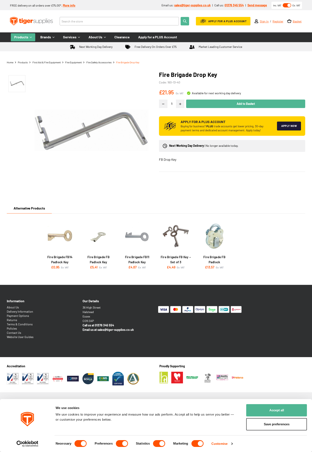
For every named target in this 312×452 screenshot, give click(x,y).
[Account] (256, 21)
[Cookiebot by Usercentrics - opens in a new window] (27, 444)
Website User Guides (20, 337)
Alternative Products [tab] (29, 208)
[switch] (122, 443)
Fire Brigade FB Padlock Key (98, 259)
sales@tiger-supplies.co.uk (192, 5)
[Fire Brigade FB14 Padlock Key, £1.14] (60, 236)
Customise (219, 443)
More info (69, 5)
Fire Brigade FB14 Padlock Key (59, 259)
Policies (12, 328)
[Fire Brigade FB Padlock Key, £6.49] (98, 236)
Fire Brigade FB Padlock (214, 259)
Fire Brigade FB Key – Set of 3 (176, 259)
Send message (257, 5)
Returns (12, 320)
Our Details (91, 301)
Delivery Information (20, 311)
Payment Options (18, 316)
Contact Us (14, 332)
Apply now (289, 126)
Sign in (264, 21)
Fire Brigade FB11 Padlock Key (137, 259)
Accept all (276, 410)
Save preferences (277, 424)
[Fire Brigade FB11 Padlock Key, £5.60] (137, 236)
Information (15, 301)
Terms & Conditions (20, 324)
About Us (13, 307)
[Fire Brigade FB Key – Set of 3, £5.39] (175, 236)
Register (278, 21)
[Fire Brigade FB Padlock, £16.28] (214, 236)
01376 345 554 (234, 5)
